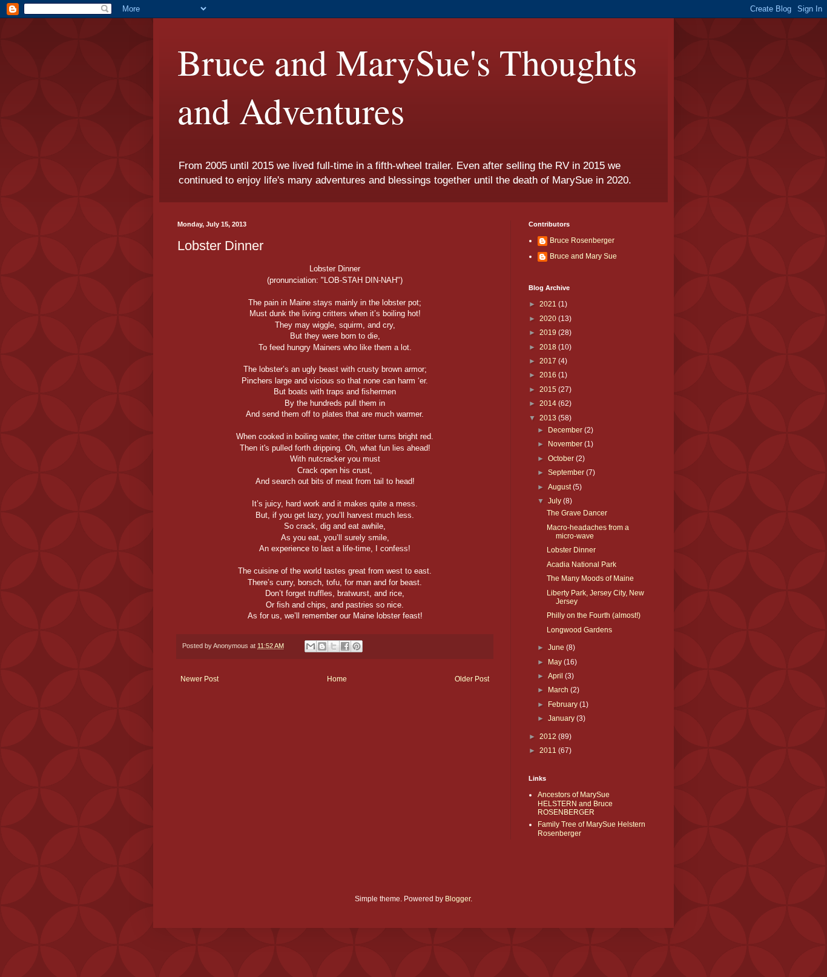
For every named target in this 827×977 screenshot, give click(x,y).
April (556, 676)
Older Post (472, 679)
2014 (548, 403)
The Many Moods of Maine (590, 578)
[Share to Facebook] (345, 646)
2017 (548, 361)
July (555, 501)
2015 (548, 389)
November (566, 444)
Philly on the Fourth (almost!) (594, 615)
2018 (548, 347)
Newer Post (199, 679)
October (562, 458)
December (566, 430)
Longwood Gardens (579, 630)
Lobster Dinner (571, 550)
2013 (548, 418)
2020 (548, 318)
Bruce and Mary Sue (583, 256)
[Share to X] (334, 646)
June (557, 647)
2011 (548, 750)
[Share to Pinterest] (357, 646)
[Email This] (311, 646)
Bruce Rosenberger (582, 240)
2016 (548, 375)
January (562, 718)
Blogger (457, 899)
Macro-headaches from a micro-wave (588, 531)
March (559, 690)
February (563, 704)
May (556, 662)
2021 (548, 304)
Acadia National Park (581, 564)
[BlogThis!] (322, 646)
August (560, 487)
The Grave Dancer (577, 513)
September (567, 472)
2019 (548, 332)
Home (337, 679)
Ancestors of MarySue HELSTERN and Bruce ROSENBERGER (575, 803)
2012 (548, 736)
